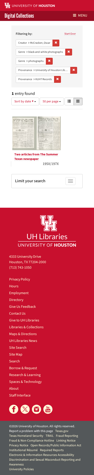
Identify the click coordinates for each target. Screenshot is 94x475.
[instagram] (36, 409)
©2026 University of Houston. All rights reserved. (42, 426)
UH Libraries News (23, 340)
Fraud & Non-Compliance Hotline (31, 440)
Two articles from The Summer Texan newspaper (36, 156)
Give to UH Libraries (24, 320)
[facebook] (13, 409)
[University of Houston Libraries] (47, 231)
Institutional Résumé (23, 450)
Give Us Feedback (22, 306)
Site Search (17, 347)
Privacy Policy (19, 279)
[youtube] (47, 409)
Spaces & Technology (25, 381)
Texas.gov (61, 431)
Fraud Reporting (67, 436)
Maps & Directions (23, 333)
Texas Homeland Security (26, 436)
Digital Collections (19, 16)
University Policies (21, 469)
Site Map (15, 354)
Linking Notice (66, 440)
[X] (25, 409)
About (13, 388)
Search (14, 361)
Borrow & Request (23, 368)
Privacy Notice (18, 445)
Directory (16, 299)
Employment (19, 293)
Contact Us (17, 313)
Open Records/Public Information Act (56, 445)
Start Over (70, 34)
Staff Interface (20, 395)
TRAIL (50, 436)
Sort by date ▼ (24, 101)
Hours (13, 286)
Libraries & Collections (26, 327)
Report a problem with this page (31, 431)
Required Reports (52, 450)
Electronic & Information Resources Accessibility (41, 455)
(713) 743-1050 (20, 267)
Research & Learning (25, 374)
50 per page (51, 101)
